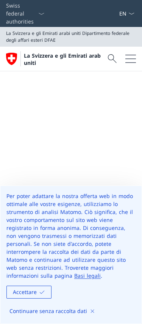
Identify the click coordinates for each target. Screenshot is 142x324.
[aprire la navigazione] (130, 58)
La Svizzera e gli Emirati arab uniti (62, 59)
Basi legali (87, 275)
